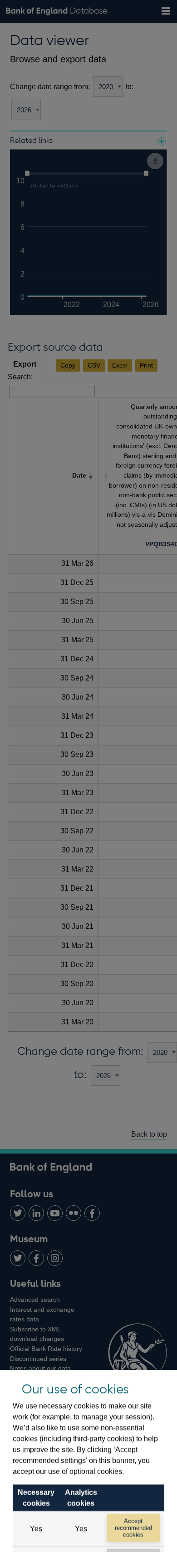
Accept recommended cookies (133, 1527)
